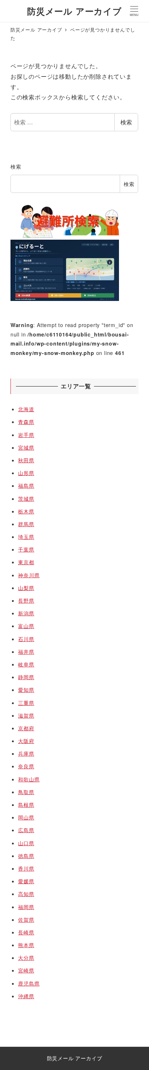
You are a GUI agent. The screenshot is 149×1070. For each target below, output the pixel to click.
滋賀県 (26, 715)
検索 (126, 122)
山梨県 (26, 587)
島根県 (26, 804)
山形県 (26, 472)
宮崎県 (26, 970)
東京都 (26, 562)
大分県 (26, 957)
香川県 (26, 868)
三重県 (26, 702)
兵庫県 (26, 753)
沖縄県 (26, 996)
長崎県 (26, 932)
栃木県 (26, 511)
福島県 (26, 485)
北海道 (26, 409)
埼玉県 (26, 536)
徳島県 (26, 855)
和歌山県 (28, 779)
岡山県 (26, 817)
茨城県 (26, 498)
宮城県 (26, 447)
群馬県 (26, 524)
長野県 (26, 600)
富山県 (26, 625)
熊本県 (26, 945)
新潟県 (26, 613)
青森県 (26, 421)
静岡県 (26, 677)
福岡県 (26, 906)
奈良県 (26, 766)
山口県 (26, 843)
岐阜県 (26, 664)
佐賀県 (26, 919)
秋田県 (26, 460)
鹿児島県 (28, 983)
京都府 (26, 728)
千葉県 (26, 549)
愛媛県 (26, 881)
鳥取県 (26, 792)
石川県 (26, 639)
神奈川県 (28, 575)
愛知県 (26, 689)
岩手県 (26, 434)
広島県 (26, 830)
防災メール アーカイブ (74, 11)
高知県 (26, 893)
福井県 (26, 651)
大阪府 (26, 740)
